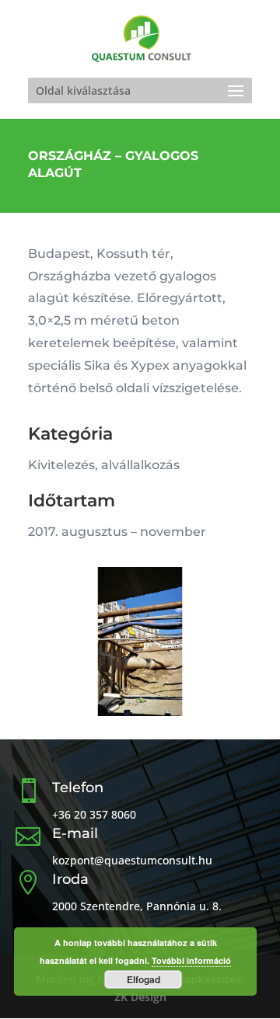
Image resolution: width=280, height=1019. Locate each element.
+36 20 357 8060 (94, 814)
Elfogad (143, 979)
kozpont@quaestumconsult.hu (132, 860)
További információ (191, 960)
